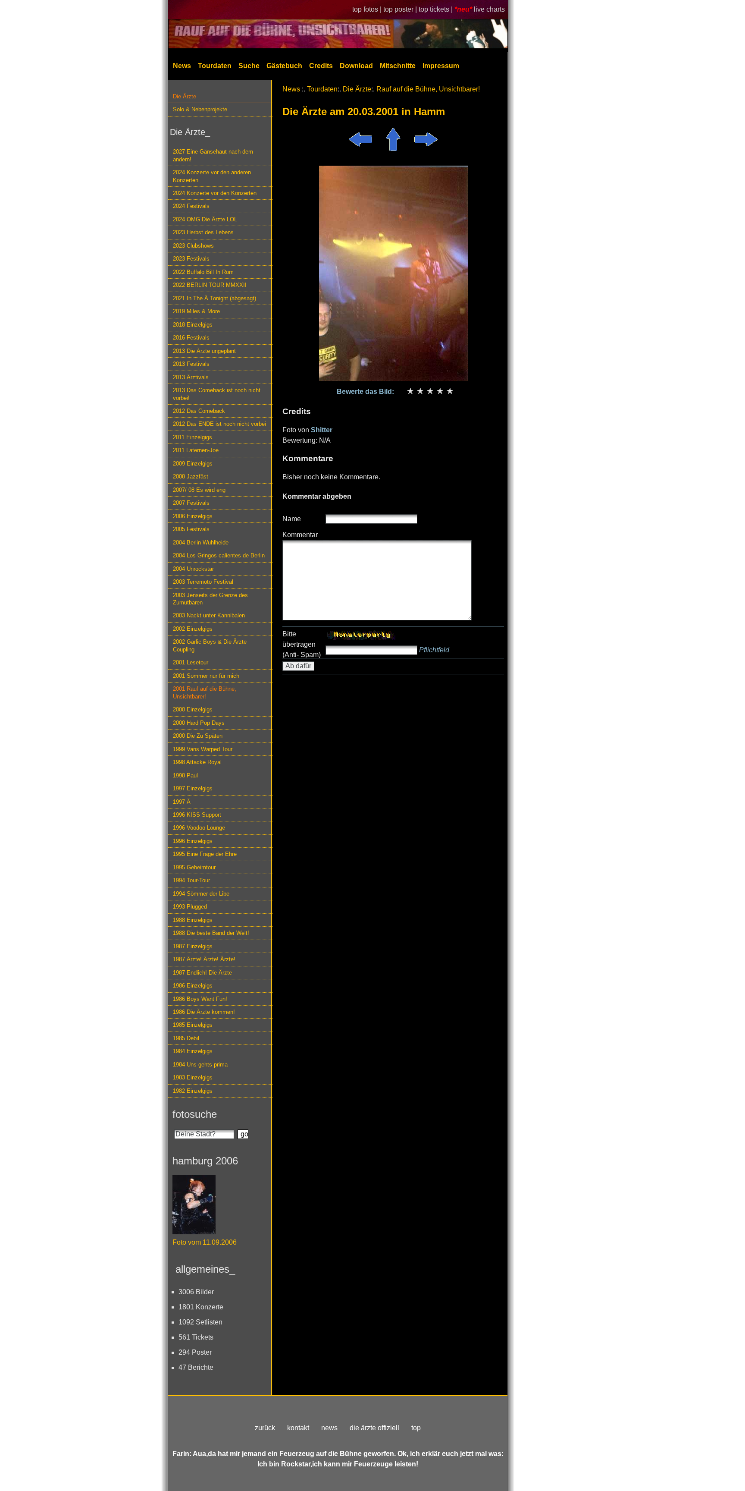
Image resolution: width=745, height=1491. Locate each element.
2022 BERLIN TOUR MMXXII (210, 285)
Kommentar (300, 534)
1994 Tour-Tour (191, 880)
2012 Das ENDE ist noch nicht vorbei (219, 424)
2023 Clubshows (193, 245)
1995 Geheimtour (194, 867)
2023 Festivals (191, 258)
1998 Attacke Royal (197, 762)
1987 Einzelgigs (193, 946)
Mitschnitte (398, 65)
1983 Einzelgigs (193, 1077)
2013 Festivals (191, 364)
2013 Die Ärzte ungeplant (204, 351)
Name (291, 518)
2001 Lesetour (190, 662)
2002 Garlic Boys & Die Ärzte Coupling (210, 645)
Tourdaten (215, 65)
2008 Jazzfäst (190, 476)
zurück (265, 1427)
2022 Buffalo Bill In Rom (203, 272)
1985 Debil (186, 1038)
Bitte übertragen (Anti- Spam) (301, 644)
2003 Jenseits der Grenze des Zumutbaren (210, 599)
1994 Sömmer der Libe (201, 893)
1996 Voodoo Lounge (199, 827)
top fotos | (367, 9)
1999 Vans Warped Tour (202, 749)
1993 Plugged (190, 906)
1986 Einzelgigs (193, 985)
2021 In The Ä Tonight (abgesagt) (214, 298)
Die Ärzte (184, 96)
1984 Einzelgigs (193, 1051)
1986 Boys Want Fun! (200, 999)
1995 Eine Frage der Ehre (205, 854)
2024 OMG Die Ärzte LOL (205, 219)
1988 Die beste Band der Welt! (211, 933)
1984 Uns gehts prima (200, 1064)
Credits (321, 65)
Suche (249, 65)
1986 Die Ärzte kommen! (204, 1012)
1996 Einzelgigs (193, 841)
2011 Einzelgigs (192, 437)
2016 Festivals (191, 337)
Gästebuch (284, 65)
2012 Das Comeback (199, 411)
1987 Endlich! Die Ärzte (202, 972)
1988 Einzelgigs (193, 920)
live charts (489, 9)
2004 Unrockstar (193, 569)
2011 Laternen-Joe (196, 450)
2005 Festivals (191, 529)
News (182, 65)
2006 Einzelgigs (193, 516)
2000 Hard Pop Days (199, 723)
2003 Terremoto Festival (203, 582)
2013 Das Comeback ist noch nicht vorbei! (216, 394)
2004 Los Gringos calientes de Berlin (219, 555)
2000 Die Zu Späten (197, 736)
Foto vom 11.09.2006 (204, 1242)
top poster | (401, 9)
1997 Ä (182, 802)
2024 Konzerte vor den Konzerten (215, 193)
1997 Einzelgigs (193, 788)
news (329, 1427)
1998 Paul (185, 775)
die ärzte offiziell (374, 1427)
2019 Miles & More (196, 311)
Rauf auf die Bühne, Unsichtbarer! (428, 89)
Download (356, 65)
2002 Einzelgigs (193, 629)
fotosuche (194, 1114)
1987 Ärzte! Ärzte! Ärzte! (204, 959)
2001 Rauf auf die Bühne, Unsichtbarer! (204, 692)
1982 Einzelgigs (193, 1091)
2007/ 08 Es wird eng (199, 490)
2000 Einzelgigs (193, 709)
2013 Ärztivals (191, 377)
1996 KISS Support (197, 815)
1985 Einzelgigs (193, 1025)
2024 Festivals (191, 206)
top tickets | (436, 9)
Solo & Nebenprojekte (200, 109)
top (416, 1427)
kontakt (298, 1427)
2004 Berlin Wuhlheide (201, 542)
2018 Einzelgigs (193, 324)
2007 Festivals (191, 503)
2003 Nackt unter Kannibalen (209, 615)
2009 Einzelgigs (193, 463)
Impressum (441, 65)
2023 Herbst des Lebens (203, 232)
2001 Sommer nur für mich (206, 676)
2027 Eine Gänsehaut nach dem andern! (213, 155)
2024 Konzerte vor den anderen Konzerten (212, 176)
